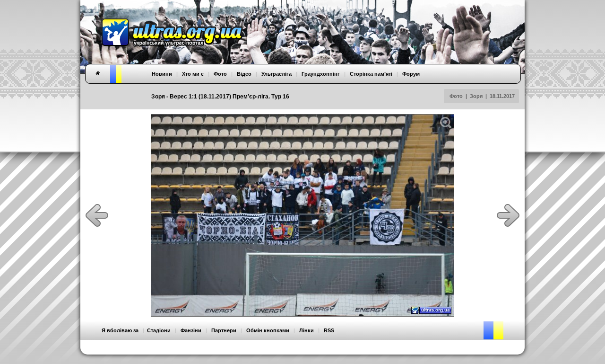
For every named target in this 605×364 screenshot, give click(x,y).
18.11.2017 (502, 96)
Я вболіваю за (120, 330)
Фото (456, 96)
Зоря (476, 96)
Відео (244, 74)
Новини (162, 74)
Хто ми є (193, 74)
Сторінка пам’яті (371, 74)
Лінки (306, 330)
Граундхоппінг (321, 74)
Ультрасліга (276, 74)
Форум (411, 74)
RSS (329, 330)
